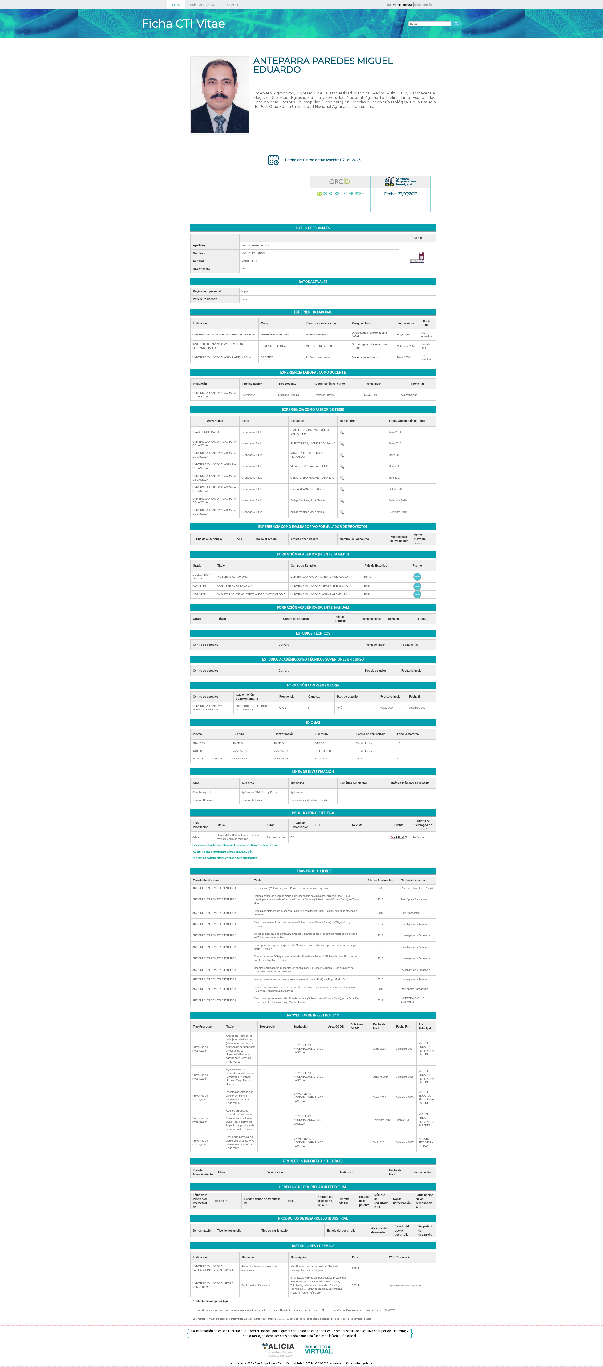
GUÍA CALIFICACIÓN (203, 5)
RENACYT (232, 5)
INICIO (176, 5)
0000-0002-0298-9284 (343, 193)
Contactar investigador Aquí (210, 1301)
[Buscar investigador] (456, 23)
